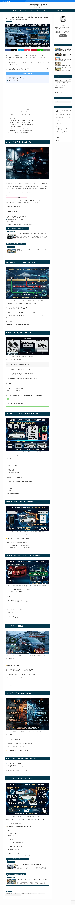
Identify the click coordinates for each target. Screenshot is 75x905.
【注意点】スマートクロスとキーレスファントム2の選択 (22, 124)
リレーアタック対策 (41, 893)
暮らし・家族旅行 (60, 90)
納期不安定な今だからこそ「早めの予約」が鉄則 (20, 114)
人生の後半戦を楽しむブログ (37, 5)
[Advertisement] (27, 95)
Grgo (28, 893)
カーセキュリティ (24, 893)
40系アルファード (8, 21)
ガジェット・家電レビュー (62, 85)
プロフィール (63, 35)
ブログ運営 (59, 92)
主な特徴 (14, 118)
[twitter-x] (61, 39)
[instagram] (63, 39)
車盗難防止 (35, 893)
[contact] (65, 39)
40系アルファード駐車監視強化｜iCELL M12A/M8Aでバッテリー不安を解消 (31, 234)
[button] (8, 50)
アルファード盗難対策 (16, 893)
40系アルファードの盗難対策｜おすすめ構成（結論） (21, 130)
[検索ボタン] (61, 10)
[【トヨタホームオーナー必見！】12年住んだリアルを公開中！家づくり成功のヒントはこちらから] (37, 1)
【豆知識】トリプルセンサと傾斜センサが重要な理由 (21, 120)
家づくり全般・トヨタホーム (62, 80)
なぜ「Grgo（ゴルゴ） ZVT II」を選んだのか (19, 116)
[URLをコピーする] (46, 50)
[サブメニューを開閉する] (70, 80)
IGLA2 (31, 893)
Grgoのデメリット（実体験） (16, 126)
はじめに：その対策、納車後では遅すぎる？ (19, 111)
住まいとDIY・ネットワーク (62, 82)
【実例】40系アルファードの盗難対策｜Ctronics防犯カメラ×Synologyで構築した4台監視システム (31, 250)
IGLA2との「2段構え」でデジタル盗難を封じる (20, 122)
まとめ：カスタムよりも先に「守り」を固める (20, 132)
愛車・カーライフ (60, 87)
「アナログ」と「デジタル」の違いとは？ (19, 128)
